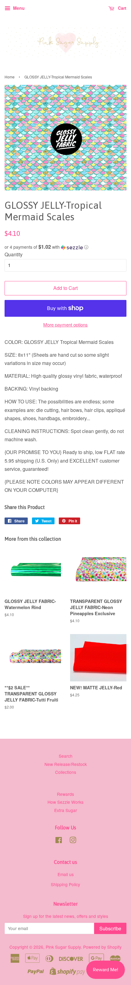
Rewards (65, 794)
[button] (65, 247)
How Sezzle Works (65, 802)
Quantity (14, 254)
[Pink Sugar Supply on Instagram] (72, 841)
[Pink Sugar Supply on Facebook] (58, 841)
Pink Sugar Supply (63, 947)
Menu (18, 8)
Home (10, 76)
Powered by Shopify (102, 947)
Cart (121, 8)
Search (66, 756)
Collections (65, 772)
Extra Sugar (65, 810)
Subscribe (110, 928)
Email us (66, 874)
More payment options (65, 324)
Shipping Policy (65, 884)
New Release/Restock (65, 764)
